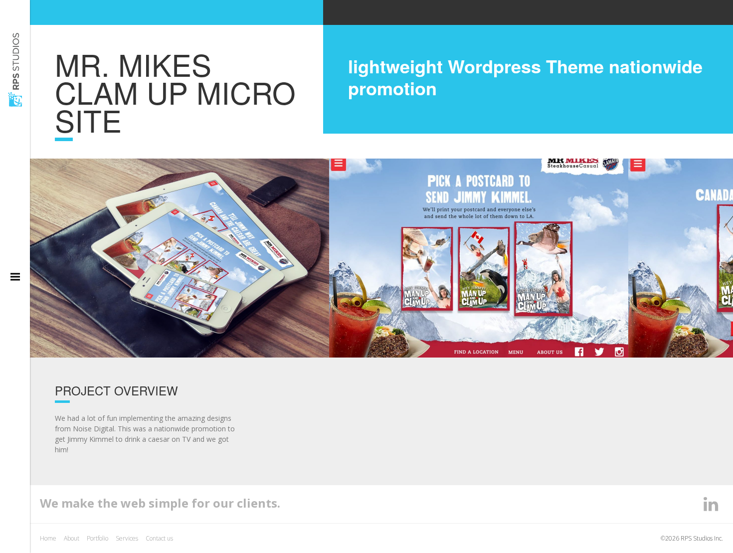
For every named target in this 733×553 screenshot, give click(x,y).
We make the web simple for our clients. (160, 503)
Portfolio (97, 538)
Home (48, 538)
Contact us (159, 538)
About (71, 538)
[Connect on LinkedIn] (711, 503)
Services (127, 538)
